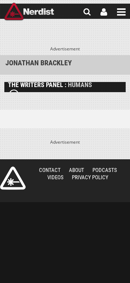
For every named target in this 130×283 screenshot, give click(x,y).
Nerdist (29, 12)
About (76, 170)
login (103, 12)
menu (121, 12)
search (87, 12)
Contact (50, 170)
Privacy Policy (90, 177)
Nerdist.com (13, 178)
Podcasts (104, 170)
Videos (55, 177)
